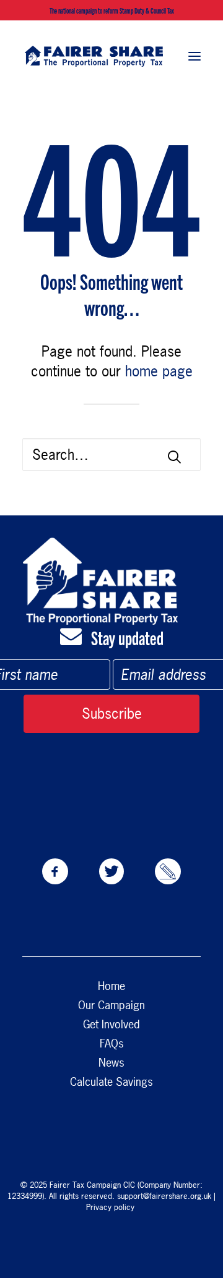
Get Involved (111, 1024)
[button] (194, 55)
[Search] (111, 454)
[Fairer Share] (100, 581)
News (111, 1062)
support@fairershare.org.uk (164, 1195)
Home (111, 986)
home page (159, 371)
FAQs (112, 1043)
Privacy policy (111, 1206)
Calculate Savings (111, 1082)
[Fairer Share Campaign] (94, 56)
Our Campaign (111, 1005)
